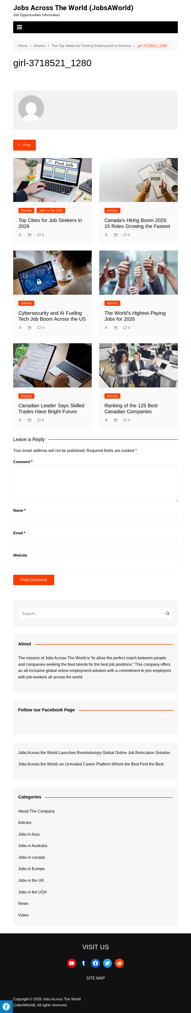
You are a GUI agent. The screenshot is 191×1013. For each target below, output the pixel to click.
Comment (23, 462)
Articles (26, 210)
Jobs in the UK (31, 880)
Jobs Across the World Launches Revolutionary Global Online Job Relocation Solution (94, 753)
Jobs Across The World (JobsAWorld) (73, 8)
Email (19, 533)
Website (20, 555)
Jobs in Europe (31, 869)
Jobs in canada (31, 857)
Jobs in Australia (32, 846)
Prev (27, 145)
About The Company (36, 811)
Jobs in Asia (29, 834)
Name (19, 510)
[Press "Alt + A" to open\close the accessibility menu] (6, 1006)
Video (23, 915)
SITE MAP (95, 978)
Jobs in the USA (51, 210)
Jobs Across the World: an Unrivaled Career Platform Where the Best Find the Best (90, 764)
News (23, 903)
